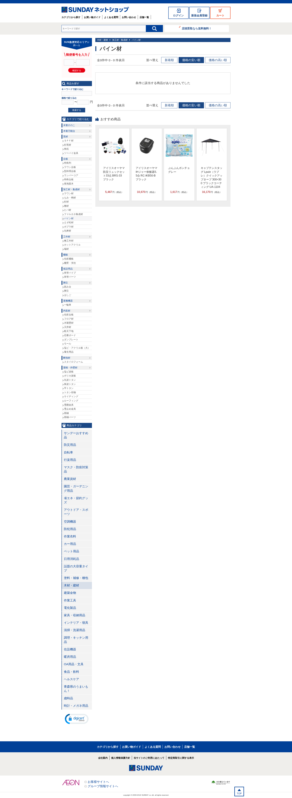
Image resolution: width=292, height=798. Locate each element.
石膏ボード (70, 335)
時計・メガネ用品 (76, 705)
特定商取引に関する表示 (181, 757)
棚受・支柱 (70, 263)
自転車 (68, 452)
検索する (76, 110)
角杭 (66, 148)
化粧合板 (69, 314)
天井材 (67, 327)
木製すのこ (69, 125)
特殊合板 (69, 179)
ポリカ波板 (70, 375)
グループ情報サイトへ (103, 786)
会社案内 (103, 757)
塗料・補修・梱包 (76, 578)
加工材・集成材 (120, 40)
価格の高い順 (218, 60)
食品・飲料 (71, 671)
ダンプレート (71, 339)
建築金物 (70, 592)
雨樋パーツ (70, 417)
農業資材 (70, 479)
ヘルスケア (71, 679)
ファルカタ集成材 (73, 214)
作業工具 (70, 600)
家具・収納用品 (74, 615)
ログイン (178, 15)
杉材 (66, 201)
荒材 (65, 136)
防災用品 (70, 445)
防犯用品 (70, 529)
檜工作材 (69, 240)
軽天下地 (69, 331)
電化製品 (70, 608)
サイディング (71, 396)
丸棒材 (67, 230)
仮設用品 (68, 268)
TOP (239, 793)
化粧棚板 (69, 258)
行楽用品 (70, 460)
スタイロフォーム (73, 361)
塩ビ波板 (69, 371)
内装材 (66, 310)
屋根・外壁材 (70, 367)
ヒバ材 (67, 210)
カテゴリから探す (71, 17)
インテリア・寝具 (76, 622)
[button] (77, 718)
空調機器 (70, 521)
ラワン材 (69, 193)
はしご (67, 295)
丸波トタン (70, 379)
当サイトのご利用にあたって (149, 757)
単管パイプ (70, 272)
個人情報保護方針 (120, 757)
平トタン (69, 388)
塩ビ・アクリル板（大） (77, 347)
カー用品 (70, 544)
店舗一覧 (144, 17)
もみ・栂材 (70, 197)
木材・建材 (102, 40)
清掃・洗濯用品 (74, 630)
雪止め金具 (70, 409)
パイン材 (136, 40)
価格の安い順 (191, 60)
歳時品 (68, 698)
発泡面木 (69, 183)
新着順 (169, 60)
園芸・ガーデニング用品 (76, 488)
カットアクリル (72, 244)
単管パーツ (70, 276)
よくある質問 (111, 17)
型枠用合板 (70, 171)
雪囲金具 (69, 404)
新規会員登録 (199, 15)
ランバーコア (71, 175)
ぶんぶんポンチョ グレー (179, 170)
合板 (65, 158)
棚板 (65, 254)
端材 (66, 249)
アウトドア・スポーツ (76, 512)
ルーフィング (71, 400)
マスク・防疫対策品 (76, 469)
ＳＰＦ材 (69, 140)
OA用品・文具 (73, 664)
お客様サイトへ (98, 781)
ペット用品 (71, 551)
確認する (76, 70)
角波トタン (70, 384)
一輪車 (67, 304)
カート (220, 15)
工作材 (66, 236)
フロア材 (69, 318)
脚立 (65, 282)
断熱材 (66, 357)
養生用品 (69, 351)
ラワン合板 (70, 167)
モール (67, 343)
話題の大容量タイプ (76, 568)
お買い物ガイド (92, 17)
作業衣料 (70, 536)
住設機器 (70, 649)
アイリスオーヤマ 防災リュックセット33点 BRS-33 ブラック (114, 174)
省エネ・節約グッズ (76, 500)
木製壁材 (69, 322)
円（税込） (114, 192)
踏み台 (67, 286)
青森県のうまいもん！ (76, 689)
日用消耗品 (71, 559)
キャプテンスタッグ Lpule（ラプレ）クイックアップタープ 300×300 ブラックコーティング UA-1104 (211, 177)
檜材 (66, 206)
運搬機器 (68, 300)
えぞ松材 (69, 222)
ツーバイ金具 (71, 153)
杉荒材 (67, 144)
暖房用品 (70, 656)
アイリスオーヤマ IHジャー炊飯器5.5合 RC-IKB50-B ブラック (146, 174)
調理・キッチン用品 (76, 640)
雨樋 (66, 413)
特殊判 (67, 162)
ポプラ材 (69, 226)
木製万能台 (69, 131)
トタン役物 (70, 392)
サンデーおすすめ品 (76, 435)
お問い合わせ (129, 17)
